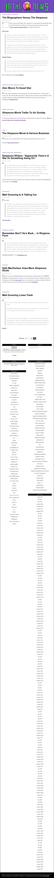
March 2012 (39, 721)
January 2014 (40, 671)
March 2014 (39, 666)
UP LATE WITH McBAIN (39, 473)
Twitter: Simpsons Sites (14, 497)
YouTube (14, 523)
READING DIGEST (40, 442)
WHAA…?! (39, 483)
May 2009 (40, 799)
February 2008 (40, 830)
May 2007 (40, 847)
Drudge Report (14, 423)
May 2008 (40, 826)
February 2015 (40, 640)
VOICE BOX (40, 475)
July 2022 (40, 575)
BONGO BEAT (40, 375)
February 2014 (40, 668)
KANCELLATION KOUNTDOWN (39, 411)
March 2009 (39, 804)
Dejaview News (14, 418)
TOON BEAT (5, 265)
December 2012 (40, 699)
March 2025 (39, 523)
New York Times (14, 457)
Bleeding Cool (14, 387)
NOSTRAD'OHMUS (39, 430)
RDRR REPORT (39, 440)
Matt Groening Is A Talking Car (19, 194)
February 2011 (40, 752)
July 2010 (40, 768)
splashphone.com (22, 255)
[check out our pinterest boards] (21, 364)
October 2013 (40, 678)
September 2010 (39, 764)
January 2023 (40, 566)
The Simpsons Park (14, 471)
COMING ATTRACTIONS (7, 84)
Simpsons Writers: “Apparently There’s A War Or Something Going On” (25, 157)
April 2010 (40, 776)
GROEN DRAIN (5, 191)
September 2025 (39, 511)
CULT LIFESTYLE (40, 385)
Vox (14, 509)
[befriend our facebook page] (16, 364)
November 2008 (40, 811)
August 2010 (39, 766)
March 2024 (39, 542)
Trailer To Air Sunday (23, 112)
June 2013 (40, 685)
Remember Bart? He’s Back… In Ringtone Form (26, 234)
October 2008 (40, 814)
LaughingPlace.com (14, 447)
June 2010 (40, 771)
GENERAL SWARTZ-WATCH (39, 401)
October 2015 (40, 625)
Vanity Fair (14, 502)
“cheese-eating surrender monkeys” (19, 27)
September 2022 (39, 573)
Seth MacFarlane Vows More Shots (24, 269)
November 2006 (40, 861)
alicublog (20, 75)
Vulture (14, 511)
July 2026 (40, 499)
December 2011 (40, 728)
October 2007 (40, 838)
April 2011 (40, 747)
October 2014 (40, 649)
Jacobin (14, 440)
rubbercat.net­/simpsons (15, 350)
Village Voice (14, 507)
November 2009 (40, 787)
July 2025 (40, 513)
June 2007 (40, 845)
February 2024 (40, 544)
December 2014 (40, 644)
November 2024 (40, 528)
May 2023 (40, 556)
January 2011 (40, 754)
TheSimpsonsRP (14, 473)
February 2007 (40, 854)
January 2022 (40, 590)
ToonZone (34, 282)
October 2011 (40, 733)
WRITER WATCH (18, 152)
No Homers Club (14, 459)
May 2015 (40, 632)
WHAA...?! (4, 130)
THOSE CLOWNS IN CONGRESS (39, 461)
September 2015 (39, 628)
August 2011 (39, 737)
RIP (40, 444)
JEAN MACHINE (40, 406)
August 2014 (39, 654)
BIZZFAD (40, 373)
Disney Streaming (14, 421)
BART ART (39, 370)
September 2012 (39, 706)
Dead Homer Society (14, 414)
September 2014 (39, 652)
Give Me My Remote (14, 430)
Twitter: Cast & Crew (14, 495)
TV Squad (14, 181)
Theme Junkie (46, 876)
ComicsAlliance (14, 402)
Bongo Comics (14, 390)
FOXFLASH (14, 428)
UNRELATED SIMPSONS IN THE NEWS (40, 471)
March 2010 (39, 778)
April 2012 (40, 718)
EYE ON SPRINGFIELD (40, 394)
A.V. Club (14, 383)
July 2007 (40, 842)
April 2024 (40, 539)
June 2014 (40, 659)
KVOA (4, 328)
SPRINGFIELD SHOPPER (8, 230)
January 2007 (40, 857)
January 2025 (40, 525)
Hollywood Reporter (14, 435)
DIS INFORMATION (39, 389)
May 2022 (40, 580)
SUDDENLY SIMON (39, 456)
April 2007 (40, 850)
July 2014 (40, 656)
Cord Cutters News (14, 404)
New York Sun (6, 220)
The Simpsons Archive (14, 469)
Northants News (13, 99)
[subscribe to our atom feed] (6, 364)
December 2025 (40, 504)
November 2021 (40, 594)
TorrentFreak (14, 490)
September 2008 (39, 816)
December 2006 (40, 859)
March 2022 (39, 585)
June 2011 (40, 742)
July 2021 (40, 599)
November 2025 (40, 506)
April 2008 (40, 828)
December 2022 (40, 568)
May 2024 (40, 537)
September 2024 (39, 532)
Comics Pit (14, 399)
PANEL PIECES (39, 435)
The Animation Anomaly (14, 376)
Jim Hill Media (14, 442)
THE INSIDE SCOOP (40, 459)
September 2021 (39, 597)
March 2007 (39, 852)
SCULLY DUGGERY (39, 449)
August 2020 (39, 623)
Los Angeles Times (14, 449)
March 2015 (39, 637)
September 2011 (39, 735)
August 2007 (39, 840)
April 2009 (40, 802)
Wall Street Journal (14, 514)
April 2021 (40, 604)
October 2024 (40, 530)
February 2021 (40, 609)
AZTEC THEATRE (40, 368)
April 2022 (40, 582)
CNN (14, 407)
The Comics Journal (14, 480)
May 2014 (40, 661)
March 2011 (39, 749)
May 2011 (40, 745)
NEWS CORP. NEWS (40, 423)
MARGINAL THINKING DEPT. (40, 416)
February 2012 (40, 723)
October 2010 (40, 761)
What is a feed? (14, 365)
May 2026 (40, 501)
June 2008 (40, 823)
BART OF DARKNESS (14, 385)
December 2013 (40, 673)
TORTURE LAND (40, 466)
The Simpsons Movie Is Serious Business (25, 133)
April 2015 (40, 635)
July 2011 (40, 740)
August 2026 (39, 497)
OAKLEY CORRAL (40, 432)
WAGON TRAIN (39, 478)
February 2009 (40, 807)
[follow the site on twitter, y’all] (11, 364)
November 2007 (40, 835)
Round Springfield (14, 464)
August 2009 (39, 795)
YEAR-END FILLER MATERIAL (40, 490)
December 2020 (40, 613)
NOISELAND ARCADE (40, 428)
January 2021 (40, 611)
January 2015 (40, 642)
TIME (14, 483)
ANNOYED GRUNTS (6, 14)
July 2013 (40, 683)
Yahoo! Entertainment (14, 521)
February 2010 (40, 780)
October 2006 (40, 864)
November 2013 (40, 675)
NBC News (14, 454)
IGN (14, 438)
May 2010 (40, 773)
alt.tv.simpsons (14, 373)
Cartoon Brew (14, 395)
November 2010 (40, 759)
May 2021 (40, 601)
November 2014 (40, 647)
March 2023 (39, 561)
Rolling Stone (14, 461)
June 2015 (40, 630)
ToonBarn (14, 488)
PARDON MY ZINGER (19, 84)
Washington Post (14, 516)
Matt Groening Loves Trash (17, 295)
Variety (14, 504)
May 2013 (40, 687)
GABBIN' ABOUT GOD (40, 399)
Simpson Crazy (14, 466)
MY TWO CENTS (40, 420)
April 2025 (40, 520)
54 (31, 338)
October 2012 (40, 704)
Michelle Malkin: (6, 57)
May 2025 (40, 518)
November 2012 (40, 702)
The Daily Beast (14, 409)
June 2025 (40, 516)
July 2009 (40, 797)
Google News (14, 433)
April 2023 (40, 559)
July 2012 (40, 711)
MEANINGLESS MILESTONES (40, 418)
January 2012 (40, 725)
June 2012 (40, 714)
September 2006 (39, 866)
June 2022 (40, 578)
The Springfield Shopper (14, 476)
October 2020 (40, 618)
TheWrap (14, 485)
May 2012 (40, 716)
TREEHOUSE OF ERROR (40, 468)
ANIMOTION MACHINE (39, 363)
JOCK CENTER (39, 409)
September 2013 (39, 680)
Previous (21, 338)
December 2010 (40, 756)
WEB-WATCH (15, 14)
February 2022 (40, 587)
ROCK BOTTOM (40, 447)
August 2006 (39, 869)
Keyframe (14, 445)
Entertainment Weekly (14, 426)
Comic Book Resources (14, 397)
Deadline (14, 416)
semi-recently (18, 280)
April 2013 (40, 690)
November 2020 (40, 616)
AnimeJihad (14, 380)
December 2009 (40, 785)
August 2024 (39, 535)
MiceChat (14, 452)
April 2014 (40, 663)
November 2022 (40, 570)
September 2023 (39, 551)
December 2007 (40, 833)
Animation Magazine (19, 120)
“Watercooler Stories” (13, 143)
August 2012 (39, 709)
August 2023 (39, 554)
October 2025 (40, 508)
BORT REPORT (39, 378)
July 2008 (40, 821)
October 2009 (40, 790)
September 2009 (39, 792)
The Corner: (5, 31)
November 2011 (40, 730)
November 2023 (40, 549)
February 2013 (40, 694)
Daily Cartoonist (14, 411)
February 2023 (40, 563)
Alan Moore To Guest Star (16, 88)
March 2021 (39, 606)
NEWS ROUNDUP (40, 425)
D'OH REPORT (39, 387)
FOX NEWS (39, 397)
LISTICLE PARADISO (40, 413)
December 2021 (40, 592)
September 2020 (39, 621)
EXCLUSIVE (40, 392)
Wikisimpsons (14, 519)
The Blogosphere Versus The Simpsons (24, 17)
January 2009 (40, 809)
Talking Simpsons (14, 478)
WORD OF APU (39, 485)
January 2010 (40, 783)
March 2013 (39, 692)
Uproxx (14, 500)
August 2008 (39, 818)
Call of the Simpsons (14, 392)
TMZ (14, 492)
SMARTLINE (40, 452)
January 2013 (40, 697)
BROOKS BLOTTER (39, 380)
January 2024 (40, 547)
